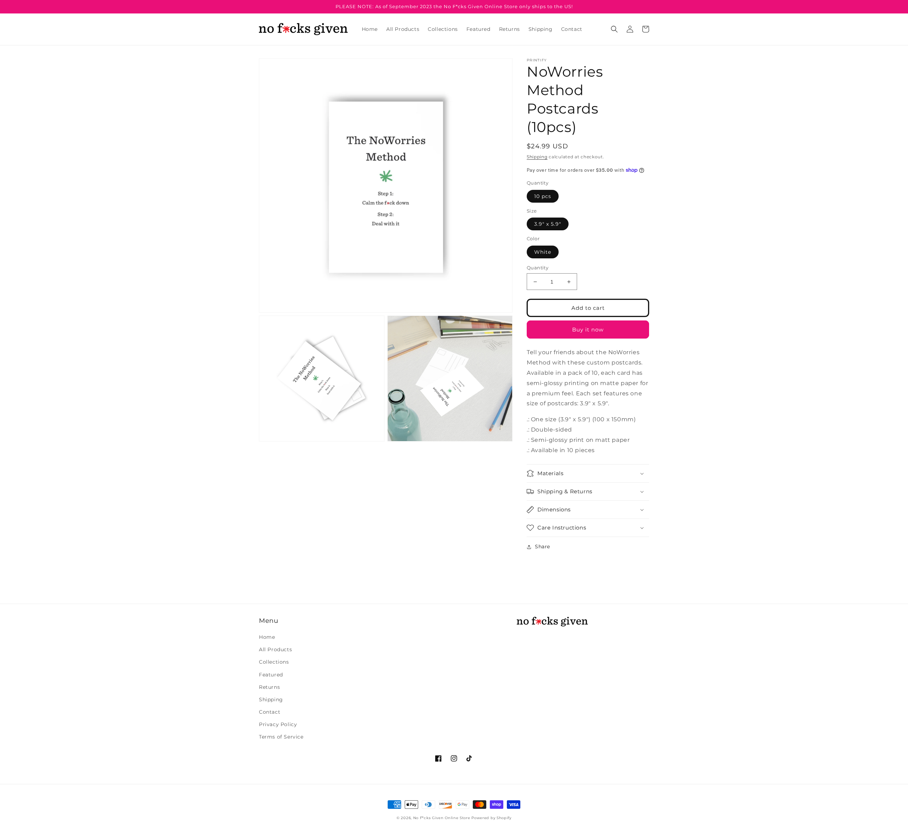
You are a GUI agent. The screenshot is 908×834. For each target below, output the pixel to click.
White (542, 252)
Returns (269, 687)
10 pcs (542, 196)
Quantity (537, 267)
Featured (271, 674)
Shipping (537, 156)
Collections (274, 662)
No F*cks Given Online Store (441, 818)
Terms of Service (281, 737)
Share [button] (542, 546)
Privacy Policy (278, 724)
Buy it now (588, 329)
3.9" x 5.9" (547, 224)
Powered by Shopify (491, 818)
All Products (275, 649)
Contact (269, 712)
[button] (614, 29)
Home (267, 637)
